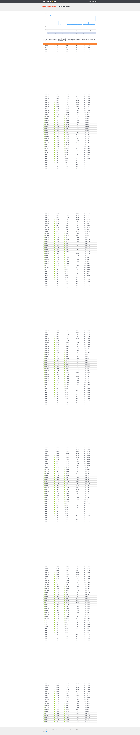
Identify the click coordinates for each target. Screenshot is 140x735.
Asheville (75, 38)
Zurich (72, 38)
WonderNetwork (47, 1)
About (93, 1)
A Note (90, 1)
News (95, 1)
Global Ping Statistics (49, 6)
